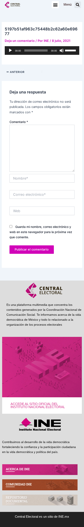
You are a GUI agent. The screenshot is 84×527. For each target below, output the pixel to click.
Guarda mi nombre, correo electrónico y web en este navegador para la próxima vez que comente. (40, 232)
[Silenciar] (61, 50)
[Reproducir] (10, 50)
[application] (42, 50)
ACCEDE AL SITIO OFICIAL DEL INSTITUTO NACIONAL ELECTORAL (38, 405)
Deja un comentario (20, 41)
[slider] (71, 50)
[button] (55, 4)
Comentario (18, 122)
